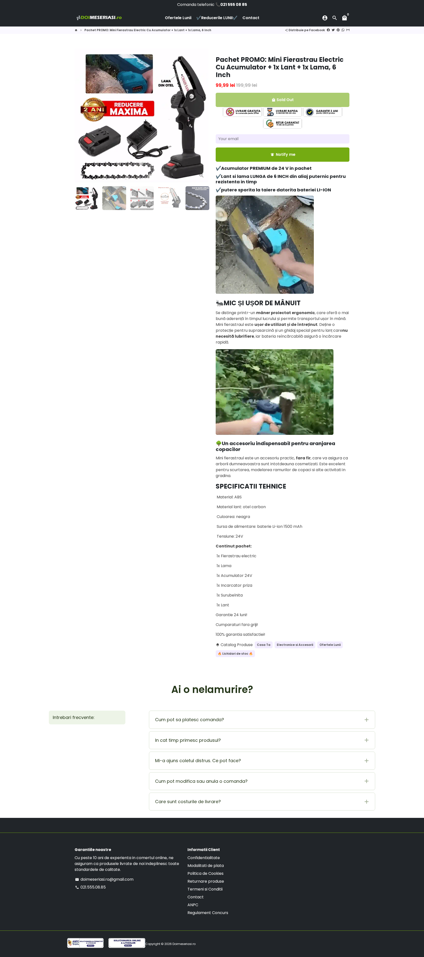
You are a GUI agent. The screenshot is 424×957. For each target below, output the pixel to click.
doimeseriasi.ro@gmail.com (104, 879)
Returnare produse (205, 881)
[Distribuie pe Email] (347, 30)
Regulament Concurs (207, 913)
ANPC (192, 905)
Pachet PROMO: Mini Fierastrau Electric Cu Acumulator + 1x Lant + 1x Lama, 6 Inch (147, 30)
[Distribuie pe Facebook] (328, 30)
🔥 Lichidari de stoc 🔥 (235, 653)
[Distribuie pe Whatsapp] (343, 30)
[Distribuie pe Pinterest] (338, 30)
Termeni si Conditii (205, 889)
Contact (250, 18)
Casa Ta (263, 645)
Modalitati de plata (205, 865)
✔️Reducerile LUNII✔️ (217, 18)
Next (201, 115)
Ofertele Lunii (178, 18)
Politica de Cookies (205, 873)
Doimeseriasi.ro (184, 944)
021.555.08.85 (90, 887)
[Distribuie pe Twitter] (333, 30)
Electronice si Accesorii (295, 645)
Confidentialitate (203, 858)
